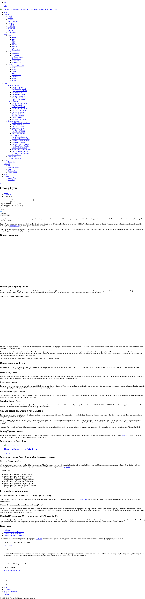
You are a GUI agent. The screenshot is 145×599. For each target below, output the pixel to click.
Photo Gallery (12, 171)
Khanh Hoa (11, 25)
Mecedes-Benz (16, 75)
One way (3, 213)
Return (2, 209)
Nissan (14, 78)
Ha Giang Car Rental (18, 94)
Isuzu (13, 73)
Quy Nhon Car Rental (19, 110)
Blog (9, 165)
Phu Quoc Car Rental (18, 130)
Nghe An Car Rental (18, 100)
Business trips (12, 156)
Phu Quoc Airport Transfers (20, 153)
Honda (14, 69)
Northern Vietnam (13, 85)
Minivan (14, 46)
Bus (13, 48)
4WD (13, 43)
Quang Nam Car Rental (19, 108)
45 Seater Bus (16, 62)
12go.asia (67, 467)
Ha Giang (11, 18)
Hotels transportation (14, 155)
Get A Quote (8, 545)
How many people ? (11, 206)
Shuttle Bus (11, 162)
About (6, 174)
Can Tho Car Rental (18, 126)
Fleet (5, 34)
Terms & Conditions (10, 591)
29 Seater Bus (16, 59)
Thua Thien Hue (13, 21)
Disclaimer (7, 589)
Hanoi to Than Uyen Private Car (14, 532)
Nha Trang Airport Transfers (20, 146)
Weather (10, 169)
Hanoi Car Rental (17, 87)
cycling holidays (15, 226)
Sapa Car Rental (17, 92)
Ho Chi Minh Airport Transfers (21, 149)
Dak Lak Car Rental (18, 114)
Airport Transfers (13, 135)
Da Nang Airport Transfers (20, 144)
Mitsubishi (15, 76)
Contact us (39, 539)
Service (6, 160)
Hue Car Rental (17, 105)
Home (6, 12)
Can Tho (10, 30)
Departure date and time (7, 200)
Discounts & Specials (14, 158)
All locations (12, 32)
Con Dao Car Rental (18, 132)
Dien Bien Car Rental (18, 96)
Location (6, 14)
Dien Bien (11, 19)
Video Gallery (12, 173)
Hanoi (10, 16)
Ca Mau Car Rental (18, 124)
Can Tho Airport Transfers (20, 151)
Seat (9, 51)
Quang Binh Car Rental (19, 103)
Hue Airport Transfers (18, 142)
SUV (13, 41)
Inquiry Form (12, 178)
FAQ (5, 593)
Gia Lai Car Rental (18, 112)
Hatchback (15, 44)
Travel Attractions (13, 167)
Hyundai (14, 71)
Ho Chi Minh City (13, 28)
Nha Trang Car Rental (19, 119)
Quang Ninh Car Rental (19, 91)
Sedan (14, 37)
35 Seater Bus (16, 60)
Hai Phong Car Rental (19, 89)
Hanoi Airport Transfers (19, 137)
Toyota (14, 82)
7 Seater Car (16, 55)
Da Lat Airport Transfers (19, 148)
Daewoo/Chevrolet (18, 66)
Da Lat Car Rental (17, 117)
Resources (7, 164)
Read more (7, 453)
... (87, 555)
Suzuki (14, 80)
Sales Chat (11, 180)
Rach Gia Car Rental (18, 128)
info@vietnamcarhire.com (12, 570)
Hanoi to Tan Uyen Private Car (13, 533)
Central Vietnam (13, 101)
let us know (83, 499)
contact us (124, 435)
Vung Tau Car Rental (18, 133)
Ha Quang (7, 530)
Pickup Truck (16, 50)
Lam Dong (11, 27)
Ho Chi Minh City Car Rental (21, 123)
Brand (10, 64)
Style (9, 35)
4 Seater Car (16, 53)
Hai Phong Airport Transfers (20, 139)
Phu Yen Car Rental (18, 116)
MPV (13, 39)
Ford (13, 68)
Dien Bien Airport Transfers (20, 140)
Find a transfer (5, 215)
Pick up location (5, 202)
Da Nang (11, 23)
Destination (7, 194)
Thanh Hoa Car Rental (19, 98)
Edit (5, 2)
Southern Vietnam (13, 121)
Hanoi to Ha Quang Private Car (14, 535)
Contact (6, 176)
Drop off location (5, 204)
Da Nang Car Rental (18, 107)
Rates (5, 84)
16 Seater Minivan (17, 57)
